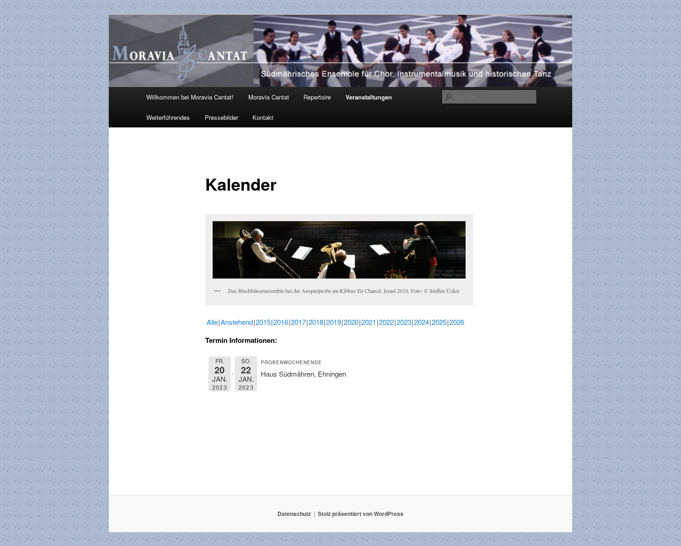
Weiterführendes (168, 117)
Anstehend (237, 322)
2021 (368, 322)
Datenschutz (294, 513)
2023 (404, 322)
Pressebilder (221, 117)
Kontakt (262, 117)
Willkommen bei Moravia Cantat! (189, 97)
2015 (263, 322)
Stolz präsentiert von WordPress (361, 513)
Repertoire (317, 97)
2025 (439, 322)
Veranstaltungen (369, 97)
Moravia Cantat (268, 97)
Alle (212, 322)
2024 (421, 322)
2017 (298, 322)
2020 (351, 322)
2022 (386, 322)
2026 (456, 322)
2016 (280, 322)
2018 (316, 322)
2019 (333, 322)
